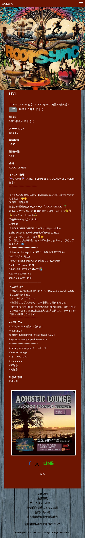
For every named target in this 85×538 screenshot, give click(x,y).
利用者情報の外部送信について (42, 524)
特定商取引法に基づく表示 (42, 507)
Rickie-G (7, 3)
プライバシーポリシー (42, 503)
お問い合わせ (42, 512)
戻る (42, 474)
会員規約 (42, 494)
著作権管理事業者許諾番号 (42, 517)
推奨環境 (42, 498)
